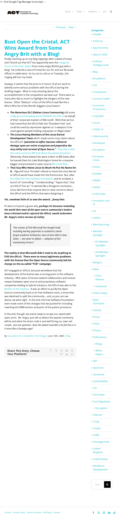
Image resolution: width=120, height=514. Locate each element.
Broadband (99, 78)
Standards (98, 374)
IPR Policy (47, 512)
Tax (95, 388)
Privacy (97, 330)
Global (96, 187)
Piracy (96, 317)
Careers (56, 512)
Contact (7, 512)
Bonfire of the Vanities (16, 289)
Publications (100, 337)
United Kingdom (98, 450)
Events (96, 166)
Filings (98, 343)
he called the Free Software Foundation (31, 178)
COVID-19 (98, 129)
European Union (98, 158)
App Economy (100, 47)
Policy (96, 323)
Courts (96, 122)
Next (71, 27)
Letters (97, 217)
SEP (95, 361)
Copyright (98, 116)
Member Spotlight (98, 233)
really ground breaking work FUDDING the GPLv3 (37, 116)
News (96, 269)
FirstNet (97, 173)
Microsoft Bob (59, 164)
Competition (100, 92)
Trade (96, 421)
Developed (99, 143)
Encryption (99, 149)
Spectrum (98, 367)
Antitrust (98, 41)
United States (100, 459)
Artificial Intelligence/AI (100, 63)
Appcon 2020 (100, 54)
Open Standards (98, 301)
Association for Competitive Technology (26, 335)
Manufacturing (101, 224)
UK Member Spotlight (102, 253)
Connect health (101, 98)
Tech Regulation (102, 401)
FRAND (97, 180)
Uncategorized (101, 441)
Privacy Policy (19, 512)
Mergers (97, 262)
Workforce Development (100, 467)
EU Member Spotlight (101, 243)
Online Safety (100, 293)
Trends (97, 428)
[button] (111, 11)
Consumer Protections (99, 107)
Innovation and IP (101, 202)
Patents (97, 310)
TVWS (96, 435)
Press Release (99, 277)
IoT (94, 211)
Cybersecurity (100, 136)
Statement (101, 286)
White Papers (99, 352)
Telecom (97, 414)
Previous (61, 27)
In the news (99, 193)
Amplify (97, 34)
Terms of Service (34, 512)
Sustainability (100, 381)
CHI (95, 85)
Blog (68, 335)
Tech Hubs (99, 394)
